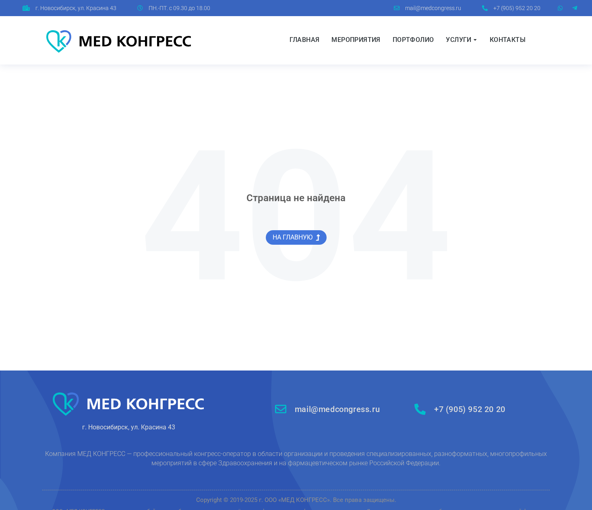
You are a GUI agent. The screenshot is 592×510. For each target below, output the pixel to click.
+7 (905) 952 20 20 (516, 8)
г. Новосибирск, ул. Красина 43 (75, 8)
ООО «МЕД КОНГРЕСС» (297, 500)
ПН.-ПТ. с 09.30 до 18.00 (179, 8)
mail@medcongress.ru (433, 8)
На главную (293, 237)
